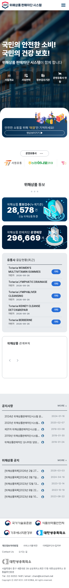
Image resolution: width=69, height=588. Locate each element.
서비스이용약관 (30, 545)
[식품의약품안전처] (49, 522)
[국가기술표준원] (18, 522)
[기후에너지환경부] (18, 532)
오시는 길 (23, 551)
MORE (62, 405)
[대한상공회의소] (50, 532)
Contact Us (8, 551)
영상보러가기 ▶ (34, 132)
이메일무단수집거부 (52, 545)
